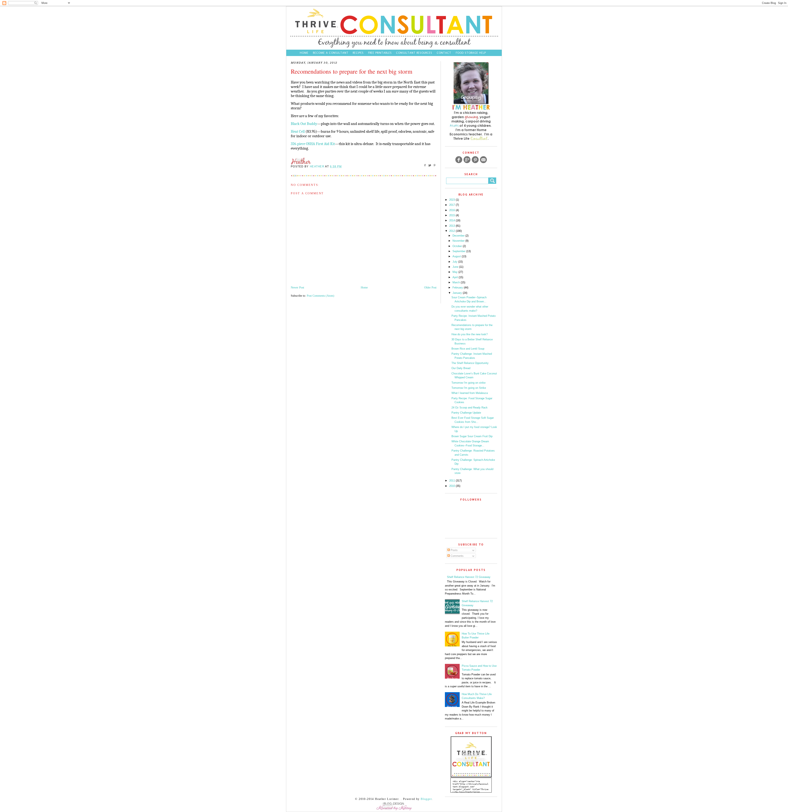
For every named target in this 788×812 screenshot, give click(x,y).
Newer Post (297, 287)
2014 (452, 220)
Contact (444, 53)
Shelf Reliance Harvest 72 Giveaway (468, 577)
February (458, 287)
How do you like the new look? (469, 334)
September (459, 251)
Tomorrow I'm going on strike (468, 382)
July (455, 261)
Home (304, 53)
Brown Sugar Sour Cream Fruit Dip (471, 436)
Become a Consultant (330, 53)
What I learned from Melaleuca (469, 393)
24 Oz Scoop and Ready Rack (469, 407)
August (457, 256)
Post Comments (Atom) (320, 295)
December (458, 235)
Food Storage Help (471, 53)
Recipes (358, 53)
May (455, 271)
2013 (452, 225)
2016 (452, 210)
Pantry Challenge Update (466, 412)
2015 (452, 215)
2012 (452, 230)
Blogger (426, 799)
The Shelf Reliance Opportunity (470, 363)
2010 (452, 485)
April (455, 277)
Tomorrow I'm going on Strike (468, 387)
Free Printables (380, 53)
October (457, 246)
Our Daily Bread (460, 368)
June (455, 266)
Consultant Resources (414, 53)
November (458, 240)
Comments (457, 555)
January (457, 292)
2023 (452, 199)
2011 (452, 480)
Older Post (430, 287)
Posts (454, 550)
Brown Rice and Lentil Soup (467, 348)
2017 (452, 204)
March (456, 282)
